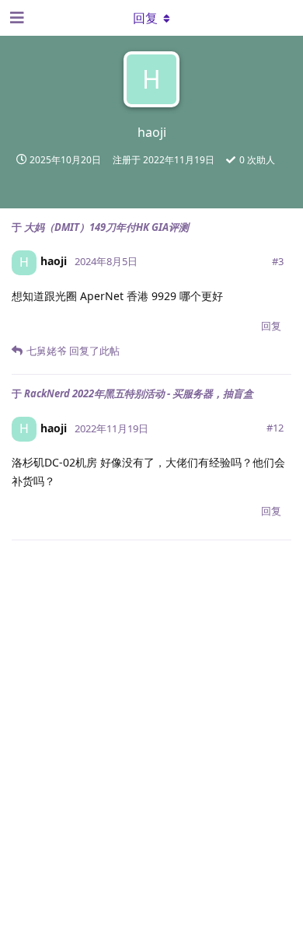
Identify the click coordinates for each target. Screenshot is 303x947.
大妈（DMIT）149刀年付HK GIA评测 (106, 227)
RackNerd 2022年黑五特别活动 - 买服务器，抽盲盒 (138, 393)
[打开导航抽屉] (15, 18)
